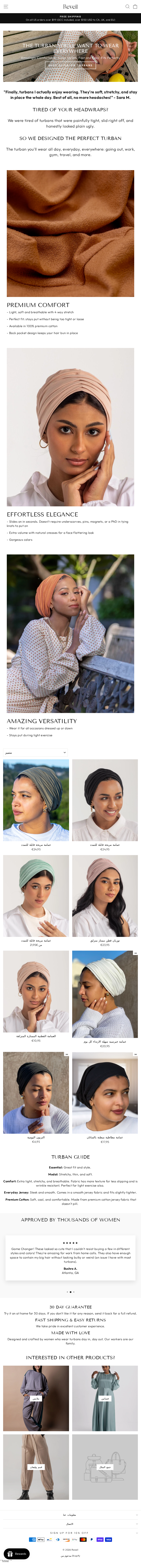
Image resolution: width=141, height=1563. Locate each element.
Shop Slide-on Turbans (70, 65)
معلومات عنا (69, 1514)
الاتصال (69, 1523)
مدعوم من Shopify (70, 1555)
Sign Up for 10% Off (69, 1532)
